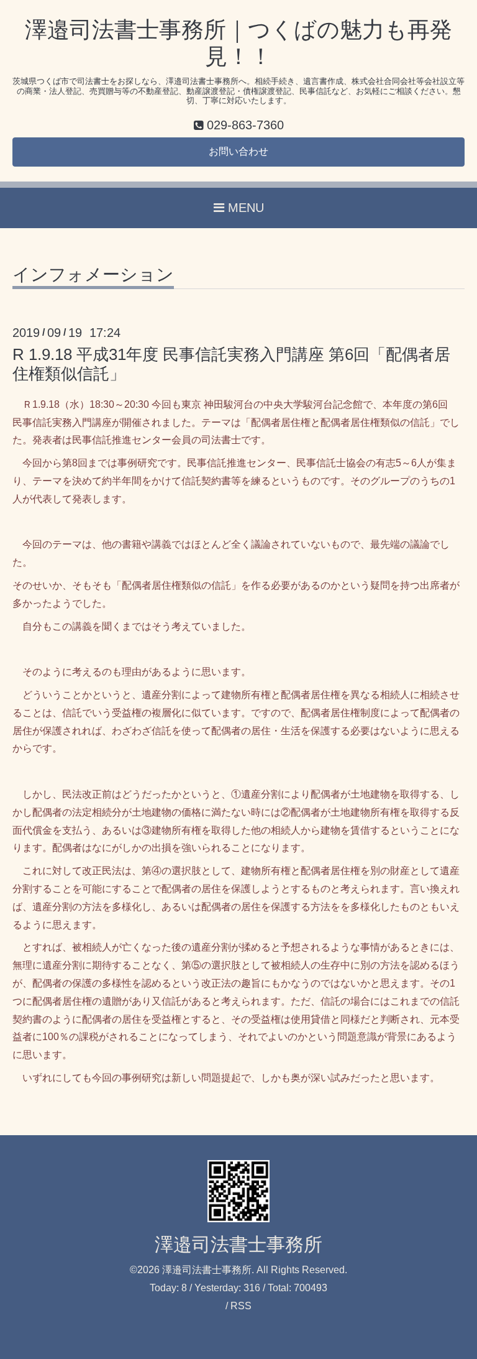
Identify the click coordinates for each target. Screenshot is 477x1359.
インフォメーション (93, 275)
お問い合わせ (238, 151)
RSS (241, 1306)
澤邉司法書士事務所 (238, 1244)
